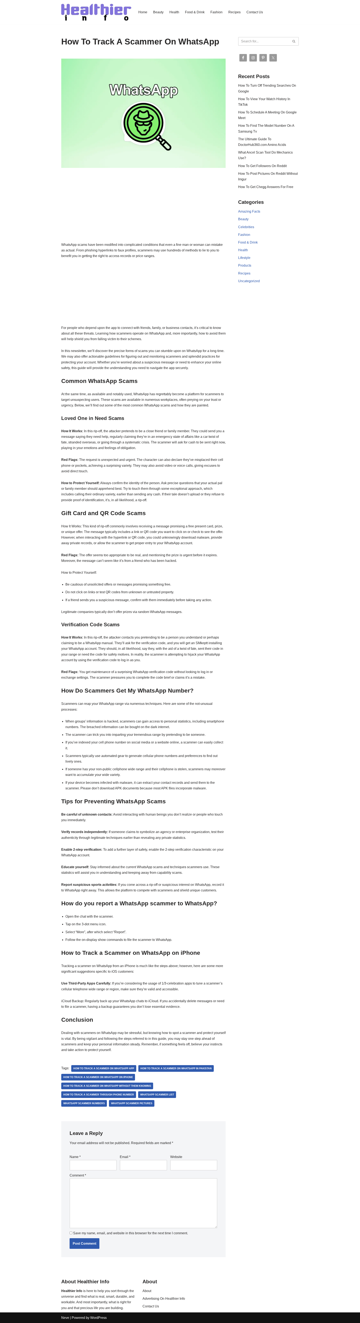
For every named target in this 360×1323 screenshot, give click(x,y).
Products (244, 265)
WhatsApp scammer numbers (84, 1103)
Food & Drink (195, 12)
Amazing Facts (249, 211)
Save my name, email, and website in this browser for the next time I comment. (130, 1233)
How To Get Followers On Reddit (262, 166)
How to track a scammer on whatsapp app (103, 1068)
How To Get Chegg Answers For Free (265, 187)
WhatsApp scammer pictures (131, 1103)
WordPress (98, 1317)
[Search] (294, 41)
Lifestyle (244, 258)
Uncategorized (249, 281)
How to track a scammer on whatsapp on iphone (98, 1077)
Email (125, 1157)
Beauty (158, 12)
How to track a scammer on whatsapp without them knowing (107, 1085)
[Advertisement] (143, 211)
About (146, 1291)
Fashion (216, 12)
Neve (65, 1317)
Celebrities (246, 227)
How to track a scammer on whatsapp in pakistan (176, 1068)
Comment (78, 1175)
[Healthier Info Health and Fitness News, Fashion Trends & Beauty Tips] (96, 12)
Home (142, 12)
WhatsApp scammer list (157, 1094)
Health (174, 12)
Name (75, 1157)
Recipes (234, 12)
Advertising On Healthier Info (163, 1298)
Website (176, 1157)
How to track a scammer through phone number (98, 1094)
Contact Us (254, 12)
